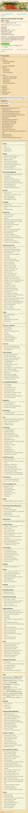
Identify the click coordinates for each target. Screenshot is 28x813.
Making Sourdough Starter (10, 166)
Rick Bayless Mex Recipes (10, 374)
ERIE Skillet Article (8, 349)
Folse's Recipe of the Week (10, 273)
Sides (9, 695)
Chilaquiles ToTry (8, 204)
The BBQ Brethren (8, 668)
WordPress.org (7, 151)
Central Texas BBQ (8, 796)
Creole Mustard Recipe (9, 270)
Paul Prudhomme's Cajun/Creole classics (13, 294)
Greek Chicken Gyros (9, 531)
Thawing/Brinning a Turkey (10, 199)
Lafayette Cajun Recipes (9, 286)
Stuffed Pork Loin (8, 494)
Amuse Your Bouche (15, 24)
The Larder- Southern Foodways (11, 784)
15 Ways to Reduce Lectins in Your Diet (13, 501)
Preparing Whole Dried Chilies (11, 319)
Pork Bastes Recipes (9, 556)
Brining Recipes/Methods (9, 61)
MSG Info (4, 90)
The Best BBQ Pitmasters (10, 804)
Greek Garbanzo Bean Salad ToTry (12, 573)
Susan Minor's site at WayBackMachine (13, 395)
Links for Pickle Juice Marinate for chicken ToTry (13, 114)
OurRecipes (7, 689)
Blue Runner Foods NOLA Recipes (12, 249)
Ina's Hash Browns (8, 209)
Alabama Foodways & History (11, 156)
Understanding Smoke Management (12, 670)
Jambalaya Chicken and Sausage (12, 278)
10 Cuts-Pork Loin (8, 216)
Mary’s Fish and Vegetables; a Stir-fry (11, 113)
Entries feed (7, 147)
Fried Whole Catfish (8, 424)
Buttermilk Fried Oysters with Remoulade (13, 612)
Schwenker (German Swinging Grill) (12, 406)
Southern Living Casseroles (10, 743)
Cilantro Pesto (5, 118)
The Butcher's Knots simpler (10, 240)
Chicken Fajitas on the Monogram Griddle (12, 137)
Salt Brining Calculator (9, 196)
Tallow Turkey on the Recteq (8, 129)
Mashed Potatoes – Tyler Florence (12, 653)
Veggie (17, 697)
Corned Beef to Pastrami (10, 492)
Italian (19, 684)
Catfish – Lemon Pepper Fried (11, 421)
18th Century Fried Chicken (10, 755)
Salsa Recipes (7, 321)
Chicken (14, 680)
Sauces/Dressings (15, 693)
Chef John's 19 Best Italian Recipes (12, 358)
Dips (7, 682)
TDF (21, 695)
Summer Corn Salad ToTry (10, 581)
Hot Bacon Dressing (8, 592)
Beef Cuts (6, 218)
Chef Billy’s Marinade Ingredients (9, 119)
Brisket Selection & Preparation (11, 224)
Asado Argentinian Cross (10, 402)
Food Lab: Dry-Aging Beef (10, 509)
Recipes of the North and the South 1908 (13, 779)
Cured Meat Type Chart (9, 389)
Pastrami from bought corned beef (12, 181)
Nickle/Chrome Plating (9, 339)
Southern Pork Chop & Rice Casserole (13, 745)
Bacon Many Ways (8, 550)
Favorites (13, 682)
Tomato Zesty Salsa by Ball (10, 471)
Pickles (20, 689)
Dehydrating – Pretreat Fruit (10, 464)
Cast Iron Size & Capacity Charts (11, 346)
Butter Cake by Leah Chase (10, 161)
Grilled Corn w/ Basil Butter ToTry (11, 652)
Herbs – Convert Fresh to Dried (11, 481)
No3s (14, 687)
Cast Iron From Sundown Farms (11, 331)
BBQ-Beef (6, 677)
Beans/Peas (11, 678)
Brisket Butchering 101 (9, 223)
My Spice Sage (7, 707)
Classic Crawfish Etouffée (10, 267)
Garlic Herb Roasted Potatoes (11, 647)
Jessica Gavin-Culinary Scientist (11, 436)
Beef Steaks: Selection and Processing (13, 221)
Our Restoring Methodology (10, 337)
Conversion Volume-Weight (8, 65)
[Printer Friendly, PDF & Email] (5, 43)
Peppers (13, 689)
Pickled (17, 689)
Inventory (6, 332)
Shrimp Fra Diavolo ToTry (10, 630)
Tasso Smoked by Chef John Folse (12, 309)
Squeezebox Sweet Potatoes (10, 655)
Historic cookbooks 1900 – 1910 (11, 773)
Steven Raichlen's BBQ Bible (10, 375)
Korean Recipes (7, 366)
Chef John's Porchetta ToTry (10, 553)
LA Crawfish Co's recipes (10, 285)
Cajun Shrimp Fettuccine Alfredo (11, 260)
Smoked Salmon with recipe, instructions (13, 600)
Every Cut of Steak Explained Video (12, 229)
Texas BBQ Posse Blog (9, 665)
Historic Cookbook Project (10, 771)
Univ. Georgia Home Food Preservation (13, 472)
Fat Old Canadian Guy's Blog (11, 434)
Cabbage (19, 678)
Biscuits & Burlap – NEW (9, 247)
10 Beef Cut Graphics (9, 214)
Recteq (17, 691)
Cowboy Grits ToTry (6, 109)
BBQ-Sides (5, 678)
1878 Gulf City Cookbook (10, 753)
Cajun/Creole (7, 680)
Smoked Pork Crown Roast (10, 558)
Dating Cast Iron (8, 329)
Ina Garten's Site (8, 362)
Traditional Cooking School (10, 454)
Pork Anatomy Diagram (9, 234)
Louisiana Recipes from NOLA (11, 290)
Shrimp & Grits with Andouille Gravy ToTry (14, 628)
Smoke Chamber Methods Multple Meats (13, 722)
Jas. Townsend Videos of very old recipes (13, 414)
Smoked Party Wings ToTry (10, 541)
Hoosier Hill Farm (8, 703)
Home (3, 10)
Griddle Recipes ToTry (7, 135)
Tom (15, 22)
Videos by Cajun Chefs (9, 806)
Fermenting (7, 684)
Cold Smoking (7, 662)
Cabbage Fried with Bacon (10, 645)
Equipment (4, 67)
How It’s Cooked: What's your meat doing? (14, 511)
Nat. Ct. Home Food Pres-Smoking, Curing (14, 663)
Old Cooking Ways (6, 92)
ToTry (21, 45)
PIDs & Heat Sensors (8, 72)
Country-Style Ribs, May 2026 (9, 116)
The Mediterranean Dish (9, 379)
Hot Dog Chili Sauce (8, 177)
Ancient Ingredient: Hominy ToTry (12, 643)
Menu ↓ (24, 10)
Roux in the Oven (22, 14)
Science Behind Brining (9, 197)
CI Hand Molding (8, 328)
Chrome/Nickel (20, 680)
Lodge (11, 687)
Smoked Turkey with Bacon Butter (12, 543)
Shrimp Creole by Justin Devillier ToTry (13, 303)
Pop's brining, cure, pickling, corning (12, 194)
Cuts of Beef (7, 227)
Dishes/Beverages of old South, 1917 (12, 765)
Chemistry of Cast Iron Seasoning (12, 347)
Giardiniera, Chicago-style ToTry (11, 566)
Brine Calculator (7, 192)
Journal (6, 686)
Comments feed (7, 149)
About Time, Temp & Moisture (10, 76)
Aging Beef (4, 85)
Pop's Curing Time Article (10, 394)
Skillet (13, 695)
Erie (8, 682)
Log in (5, 146)
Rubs (20, 691)
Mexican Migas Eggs (7, 127)
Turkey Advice (6, 81)
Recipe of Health (8, 514)
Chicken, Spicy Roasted (9, 530)
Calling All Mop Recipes (9, 489)
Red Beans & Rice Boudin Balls (11, 299)
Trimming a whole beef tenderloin (12, 187)
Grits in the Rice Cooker (7, 126)
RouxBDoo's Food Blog (9, 444)
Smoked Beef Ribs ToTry (10, 184)
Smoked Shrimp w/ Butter (10, 637)
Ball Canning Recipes (9, 459)
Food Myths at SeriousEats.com (11, 479)
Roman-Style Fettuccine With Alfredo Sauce (14, 521)
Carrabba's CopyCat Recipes (11, 354)
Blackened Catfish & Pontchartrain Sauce (13, 419)
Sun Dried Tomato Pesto (9, 656)
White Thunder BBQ (8, 807)
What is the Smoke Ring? (9, 83)
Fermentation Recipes (9, 412)
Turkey (13, 697)
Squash (18, 695)
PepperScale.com (8, 513)
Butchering (4, 87)
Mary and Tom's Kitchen (10, 1)
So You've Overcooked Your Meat (12, 516)
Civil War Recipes (8, 760)
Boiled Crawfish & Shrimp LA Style (12, 251)
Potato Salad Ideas (8, 580)
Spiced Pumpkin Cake (9, 167)
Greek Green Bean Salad (10, 575)
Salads (4, 693)
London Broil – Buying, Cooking (11, 179)
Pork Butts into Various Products (11, 235)
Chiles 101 (6, 316)
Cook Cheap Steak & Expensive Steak (13, 174)
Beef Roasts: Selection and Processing (13, 219)
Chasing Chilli (7, 508)
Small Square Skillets (9, 341)
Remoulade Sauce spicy (9, 593)
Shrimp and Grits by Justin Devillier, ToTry (14, 301)
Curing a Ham (6, 63)
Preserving (4, 59)
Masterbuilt (6, 705)
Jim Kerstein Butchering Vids (10, 231)
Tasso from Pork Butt (9, 307)
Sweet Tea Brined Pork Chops (11, 559)
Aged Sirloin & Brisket (9, 486)
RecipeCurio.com (8, 442)
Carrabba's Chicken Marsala (10, 526)
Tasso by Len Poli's (8, 306)
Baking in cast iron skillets (10, 158)
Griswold (15, 684)
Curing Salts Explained (9, 391)
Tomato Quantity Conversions (11, 467)
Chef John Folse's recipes (10, 265)
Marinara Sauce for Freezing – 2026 (10, 108)
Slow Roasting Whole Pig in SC (11, 802)
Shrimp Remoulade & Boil (10, 632)
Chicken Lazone (7, 528)
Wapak (4, 698)
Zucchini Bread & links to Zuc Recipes (13, 169)
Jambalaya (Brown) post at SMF (11, 277)
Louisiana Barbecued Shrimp (11, 288)
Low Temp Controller (9, 404)
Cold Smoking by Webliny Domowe (12, 717)
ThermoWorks (7, 708)
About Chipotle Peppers (9, 314)
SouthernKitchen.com (9, 449)
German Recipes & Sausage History (12, 769)
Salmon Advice (6, 79)
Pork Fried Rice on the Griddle (9, 122)
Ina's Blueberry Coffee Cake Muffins (12, 164)
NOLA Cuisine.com (8, 291)
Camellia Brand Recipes (9, 264)
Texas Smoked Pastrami (9, 186)
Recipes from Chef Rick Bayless (11, 371)
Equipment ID (6, 69)
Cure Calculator (7, 386)
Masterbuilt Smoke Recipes (10, 718)
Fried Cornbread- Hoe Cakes (11, 737)
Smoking (4, 75)
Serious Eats (7, 446)
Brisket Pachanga (8, 488)
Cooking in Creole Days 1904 (11, 268)
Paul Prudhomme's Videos (10, 296)
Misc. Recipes (8, 45)
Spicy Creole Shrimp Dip (9, 304)
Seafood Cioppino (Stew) (10, 627)
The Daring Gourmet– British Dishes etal (13, 452)
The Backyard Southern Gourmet (12, 377)
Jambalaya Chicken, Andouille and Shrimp (14, 280)
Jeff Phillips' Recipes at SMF (10, 364)
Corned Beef (7, 176)
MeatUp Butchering (8, 232)
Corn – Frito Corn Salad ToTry (11, 572)
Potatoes (4, 691)
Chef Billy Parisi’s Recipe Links (9, 121)
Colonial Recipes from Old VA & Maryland (13, 761)
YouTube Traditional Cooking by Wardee (13, 474)
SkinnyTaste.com (8, 447)
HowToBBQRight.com (9, 361)
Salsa (7, 693)
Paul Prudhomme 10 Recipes (11, 293)
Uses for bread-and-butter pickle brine (11, 111)
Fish (12, 684)
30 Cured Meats (7, 384)
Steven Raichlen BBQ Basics (10, 726)
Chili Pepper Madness (9, 431)
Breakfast (17, 45)
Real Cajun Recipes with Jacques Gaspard (14, 298)
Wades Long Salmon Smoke (10, 605)
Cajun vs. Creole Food (9, 262)
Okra (16, 687)
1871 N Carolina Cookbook (10, 752)
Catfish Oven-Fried (8, 423)
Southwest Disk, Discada (10, 407)
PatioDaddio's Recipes (9, 439)
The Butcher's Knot (8, 239)
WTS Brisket (7, 496)
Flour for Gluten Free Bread (10, 162)
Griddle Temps (5, 89)
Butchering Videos (8, 226)
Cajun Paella (7, 257)
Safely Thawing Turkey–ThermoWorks (13, 539)
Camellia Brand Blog (9, 429)
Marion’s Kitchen (8, 438)
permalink (6, 46)
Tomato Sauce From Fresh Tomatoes (13, 469)
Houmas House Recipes (9, 275)
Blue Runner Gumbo (7, 134)
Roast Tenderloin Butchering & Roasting (13, 182)
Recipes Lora (7, 372)
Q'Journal (11, 691)
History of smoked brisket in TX (11, 774)
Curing (4, 682)
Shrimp (5, 695)
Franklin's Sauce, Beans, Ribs (11, 359)
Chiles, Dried (7, 318)
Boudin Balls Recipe (8, 252)
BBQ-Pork (18, 677)
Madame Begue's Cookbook (10, 778)
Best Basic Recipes (8, 159)
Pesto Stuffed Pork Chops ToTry (11, 554)
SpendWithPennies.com (9, 451)
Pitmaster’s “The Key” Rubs (9, 78)
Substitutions (5, 94)
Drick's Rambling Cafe (9, 433)
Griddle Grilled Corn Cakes (10, 648)
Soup (16, 695)
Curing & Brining (8, 491)
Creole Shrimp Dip (8, 272)
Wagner (20, 697)
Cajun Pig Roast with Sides (10, 259)
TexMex (4, 697)
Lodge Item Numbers (9, 336)
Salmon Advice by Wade (9, 599)
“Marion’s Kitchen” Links (7, 124)
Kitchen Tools (6, 70)
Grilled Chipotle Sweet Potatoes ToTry (13, 650)
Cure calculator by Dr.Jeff (10, 387)
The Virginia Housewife (9, 786)
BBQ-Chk (11, 677)
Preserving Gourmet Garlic (10, 466)
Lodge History (7, 334)
